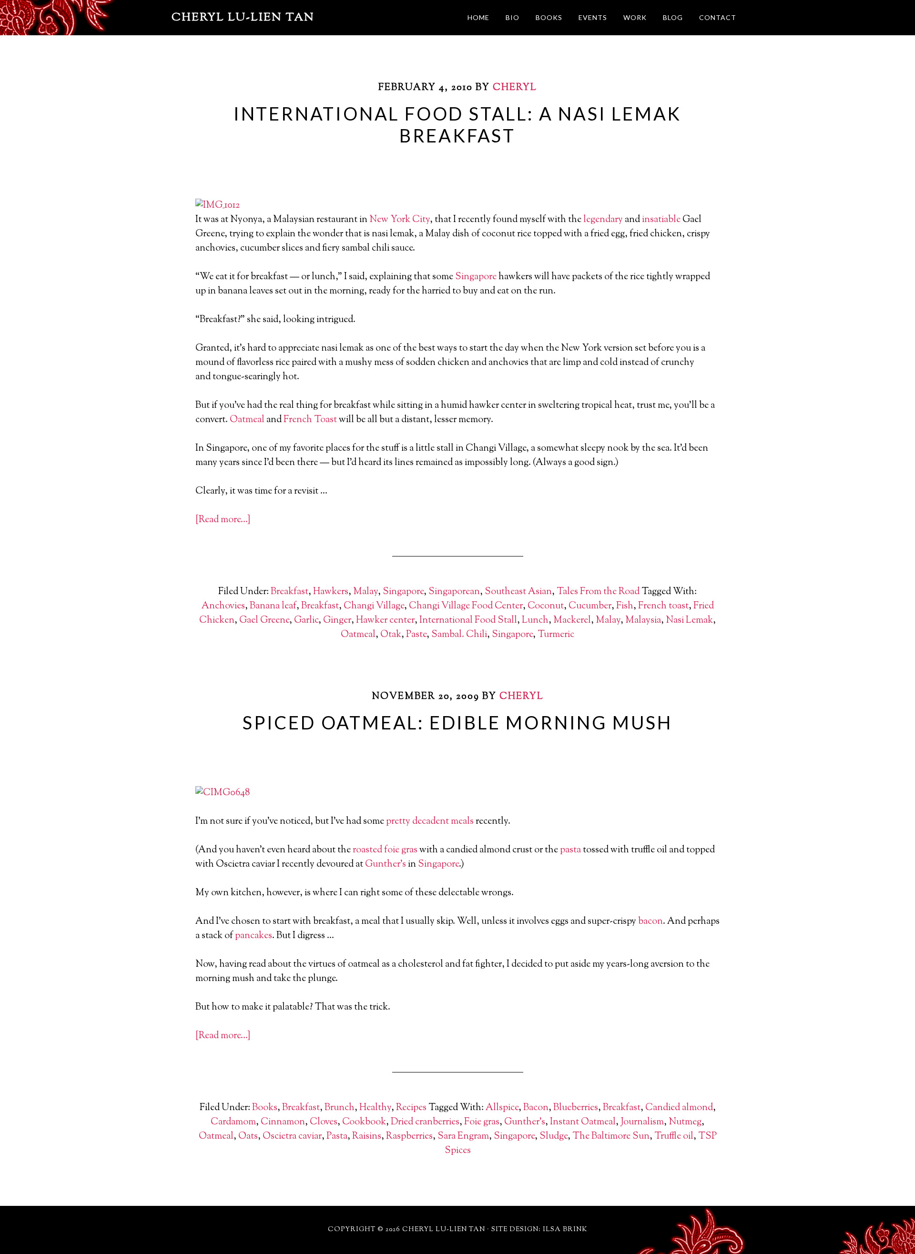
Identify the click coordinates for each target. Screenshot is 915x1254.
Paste (416, 635)
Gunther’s (385, 864)
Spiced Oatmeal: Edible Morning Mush (457, 722)
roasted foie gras (385, 850)
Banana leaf (273, 606)
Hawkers (330, 592)
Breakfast (289, 592)
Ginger (337, 620)
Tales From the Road (598, 592)
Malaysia (643, 620)
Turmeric (556, 635)
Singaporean (454, 592)
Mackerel (572, 620)
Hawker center (385, 620)
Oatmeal (247, 420)
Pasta (336, 1136)
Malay (365, 592)
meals (462, 822)
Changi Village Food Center (466, 606)
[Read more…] (222, 520)
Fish (624, 606)
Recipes (411, 1108)
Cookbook (364, 1122)
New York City (399, 220)
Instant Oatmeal (583, 1122)
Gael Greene (264, 620)
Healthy (375, 1108)
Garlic (306, 620)
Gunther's (524, 1122)
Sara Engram (463, 1136)
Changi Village (374, 606)
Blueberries (575, 1108)
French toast (663, 606)
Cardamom (233, 1122)
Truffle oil (673, 1136)
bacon (650, 922)
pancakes (253, 936)
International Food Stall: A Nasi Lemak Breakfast (457, 124)
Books (264, 1108)
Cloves (323, 1122)
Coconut (546, 606)
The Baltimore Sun (611, 1136)
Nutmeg (685, 1122)
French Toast (310, 420)
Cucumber (590, 606)
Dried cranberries (425, 1122)
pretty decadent (417, 822)
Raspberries (409, 1136)
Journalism (642, 1122)
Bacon (536, 1108)
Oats (248, 1136)
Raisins (366, 1136)
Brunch (340, 1108)
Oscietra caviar (292, 1136)
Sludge (553, 1136)
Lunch (535, 620)
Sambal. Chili (459, 635)
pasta (570, 850)
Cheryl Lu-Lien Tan (243, 18)
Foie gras (481, 1122)
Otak (390, 635)
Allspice (502, 1108)
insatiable (661, 220)
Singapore (476, 277)
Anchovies (223, 606)
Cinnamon (283, 1122)
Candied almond (679, 1108)
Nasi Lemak (689, 620)
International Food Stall (468, 620)
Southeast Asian (518, 592)
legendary (603, 220)
